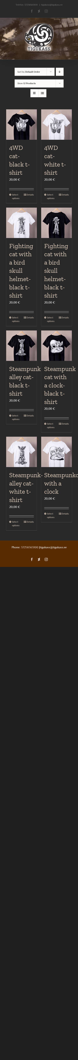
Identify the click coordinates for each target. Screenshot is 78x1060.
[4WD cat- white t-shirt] (56, 124)
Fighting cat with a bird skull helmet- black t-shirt (21, 270)
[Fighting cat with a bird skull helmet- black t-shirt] (21, 223)
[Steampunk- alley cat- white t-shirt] (21, 452)
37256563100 (31, 4)
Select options (15, 196)
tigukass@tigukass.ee (52, 4)
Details (30, 194)
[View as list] (42, 93)
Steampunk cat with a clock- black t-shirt (60, 385)
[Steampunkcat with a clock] (56, 452)
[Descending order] (60, 72)
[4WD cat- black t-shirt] (21, 124)
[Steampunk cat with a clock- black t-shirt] (56, 346)
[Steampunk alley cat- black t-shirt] (21, 346)
